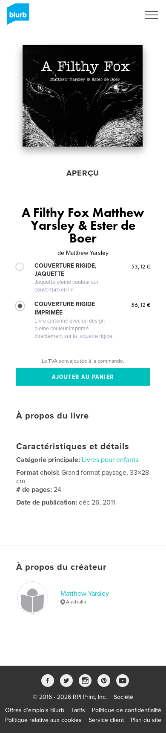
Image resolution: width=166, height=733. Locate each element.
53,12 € (140, 266)
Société (123, 697)
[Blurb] (16, 17)
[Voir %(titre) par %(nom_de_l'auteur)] (83, 96)
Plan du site (146, 720)
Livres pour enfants (110, 460)
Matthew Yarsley (84, 593)
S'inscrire (117, 15)
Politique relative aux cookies (43, 720)
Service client (106, 720)
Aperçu (82, 173)
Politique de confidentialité (126, 710)
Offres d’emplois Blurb (34, 710)
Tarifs (78, 710)
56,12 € (140, 305)
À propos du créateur (61, 567)
